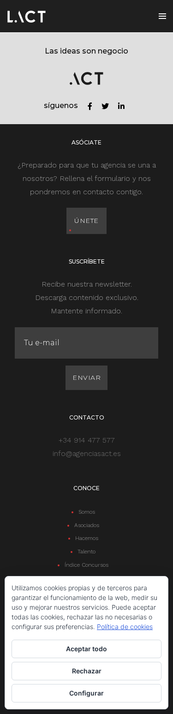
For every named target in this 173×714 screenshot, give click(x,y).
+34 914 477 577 (87, 440)
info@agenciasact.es (87, 453)
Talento (86, 551)
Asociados (86, 525)
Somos (86, 512)
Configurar (86, 693)
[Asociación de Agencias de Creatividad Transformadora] (26, 16)
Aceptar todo (86, 649)
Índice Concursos (86, 565)
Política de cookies (125, 626)
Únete (86, 220)
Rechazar (86, 671)
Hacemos (86, 538)
